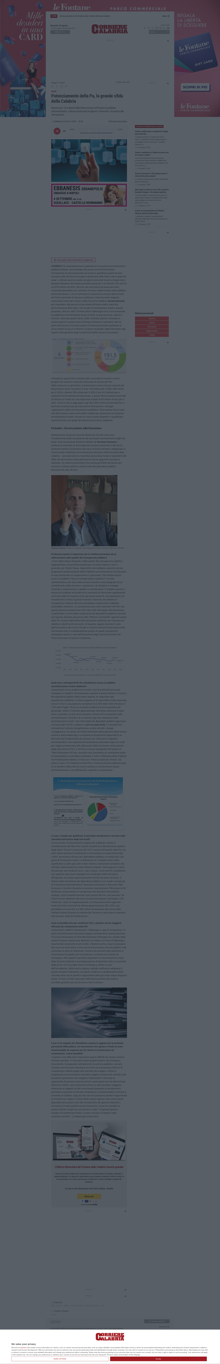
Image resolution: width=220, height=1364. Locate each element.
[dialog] (110, 1347)
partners (23, 1347)
